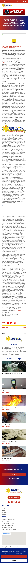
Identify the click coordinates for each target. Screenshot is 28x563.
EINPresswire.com (7, 63)
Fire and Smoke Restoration (9, 408)
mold (19, 547)
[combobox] (13, 333)
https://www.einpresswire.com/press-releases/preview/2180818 (11, 47)
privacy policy (19, 553)
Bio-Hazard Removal (7, 527)
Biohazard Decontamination (9, 441)
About (3, 510)
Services (4, 512)
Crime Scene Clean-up (8, 425)
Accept (14, 556)
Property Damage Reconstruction (10, 529)
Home (3, 508)
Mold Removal (6, 391)
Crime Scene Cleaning (7, 525)
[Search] (25, 333)
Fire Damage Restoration (8, 523)
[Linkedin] (15, 502)
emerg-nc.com (17, 310)
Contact (4, 514)
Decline (14, 560)
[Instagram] (12, 502)
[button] (8, 323)
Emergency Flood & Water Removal (12, 373)
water (14, 547)
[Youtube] (19, 502)
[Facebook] (9, 502)
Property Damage (7, 458)
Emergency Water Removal (8, 519)
